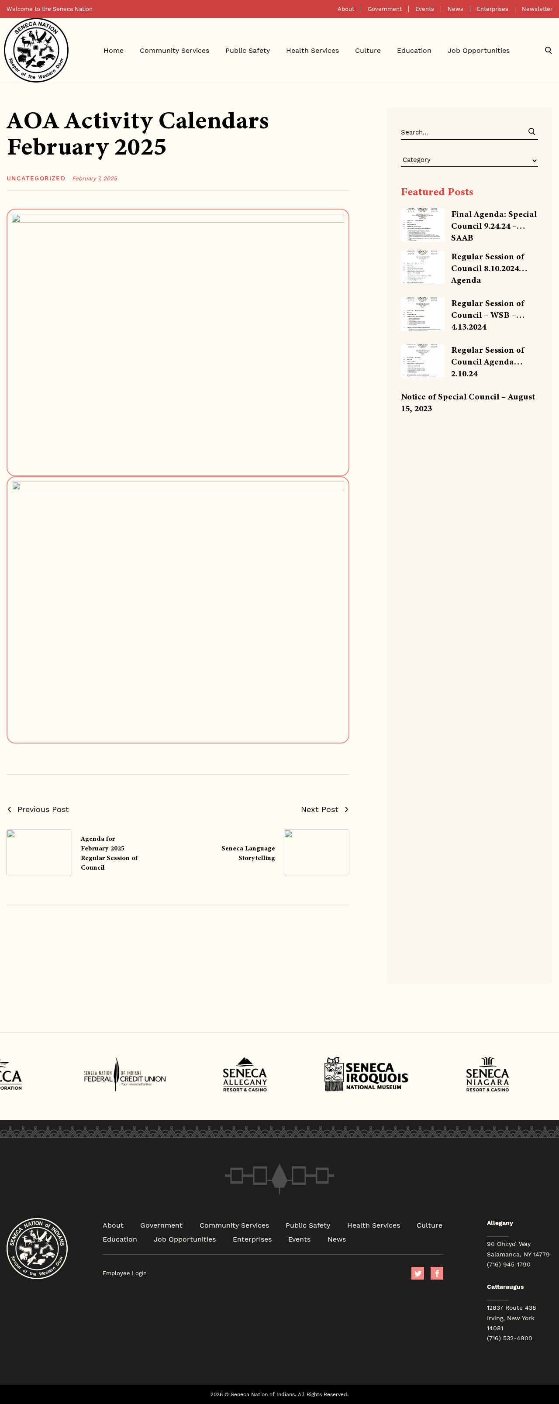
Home (114, 50)
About (346, 9)
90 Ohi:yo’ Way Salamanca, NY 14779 (518, 1248)
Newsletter (537, 9)
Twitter (417, 1273)
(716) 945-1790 (509, 1264)
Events (424, 9)
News (455, 9)
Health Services (312, 50)
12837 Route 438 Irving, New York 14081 (511, 1317)
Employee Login (125, 1273)
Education (414, 50)
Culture (368, 50)
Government (385, 9)
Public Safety (247, 50)
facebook (437, 1273)
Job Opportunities (479, 50)
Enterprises (492, 9)
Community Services (174, 50)
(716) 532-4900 (509, 1338)
